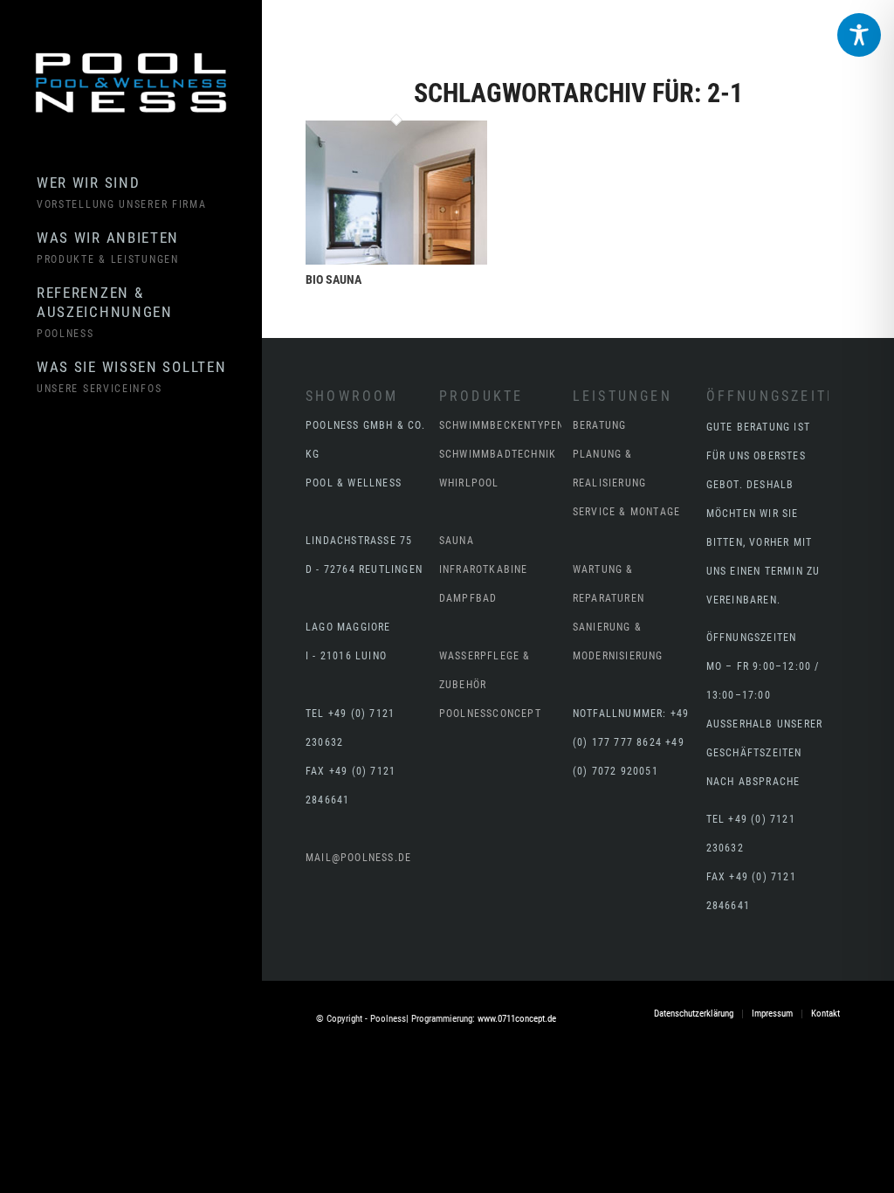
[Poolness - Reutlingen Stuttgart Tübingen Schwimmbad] (131, 83)
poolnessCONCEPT (490, 713)
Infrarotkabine (483, 569)
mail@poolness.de (358, 858)
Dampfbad (468, 598)
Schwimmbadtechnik (497, 454)
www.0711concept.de (517, 1018)
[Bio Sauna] (396, 258)
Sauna (456, 540)
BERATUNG (600, 425)
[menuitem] (148, 193)
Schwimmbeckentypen (502, 425)
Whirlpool (469, 483)
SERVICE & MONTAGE (626, 512)
